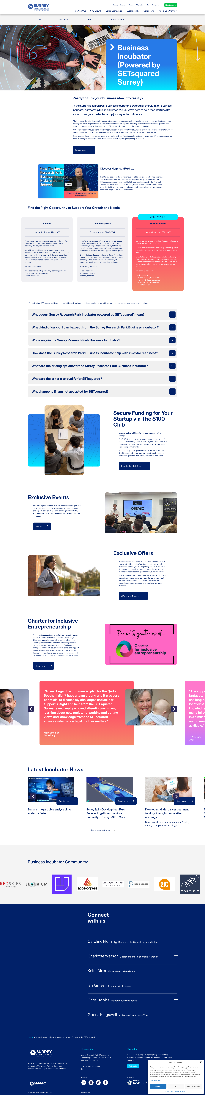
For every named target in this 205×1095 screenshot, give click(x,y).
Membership (64, 19)
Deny (176, 1086)
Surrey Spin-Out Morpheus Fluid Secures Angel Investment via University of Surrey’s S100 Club (105, 813)
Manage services (156, 1080)
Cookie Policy (169, 1091)
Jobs (147, 5)
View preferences (193, 1086)
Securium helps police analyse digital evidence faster (50, 811)
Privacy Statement (180, 1091)
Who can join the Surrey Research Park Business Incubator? (76, 340)
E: (82, 1069)
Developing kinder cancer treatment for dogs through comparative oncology (167, 813)
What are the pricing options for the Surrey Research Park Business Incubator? (90, 366)
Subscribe (133, 1066)
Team (90, 19)
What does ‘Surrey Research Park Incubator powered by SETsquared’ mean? (88, 314)
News (131, 5)
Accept (158, 1086)
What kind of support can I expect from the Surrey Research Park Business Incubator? (95, 327)
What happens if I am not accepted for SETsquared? (70, 391)
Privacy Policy (85, 1092)
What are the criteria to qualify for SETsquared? (67, 379)
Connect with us (98, 918)
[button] (201, 1063)
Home (30, 1037)
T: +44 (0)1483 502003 (90, 1066)
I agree (68, 184)
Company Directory (120, 5)
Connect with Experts (115, 19)
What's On (139, 5)
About (38, 19)
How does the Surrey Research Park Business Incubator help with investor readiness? (95, 353)
